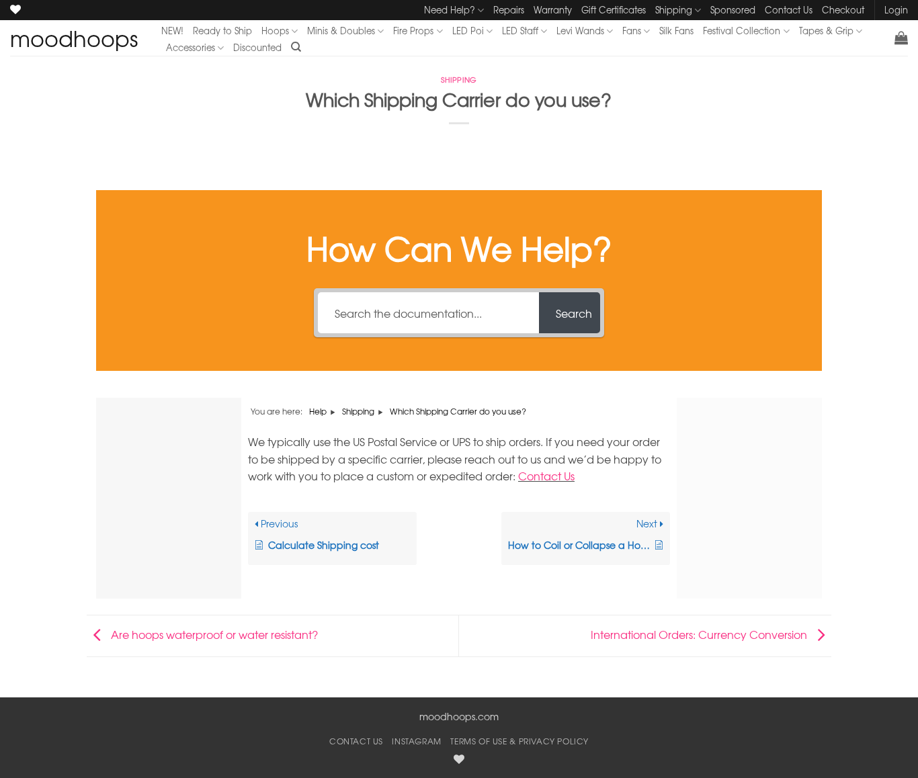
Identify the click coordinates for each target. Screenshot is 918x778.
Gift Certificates (613, 9)
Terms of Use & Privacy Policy (519, 741)
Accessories (190, 47)
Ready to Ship (222, 30)
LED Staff (520, 30)
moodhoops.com (459, 716)
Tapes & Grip (826, 30)
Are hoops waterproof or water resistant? (213, 634)
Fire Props (413, 30)
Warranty (553, 9)
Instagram (417, 741)
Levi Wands (580, 30)
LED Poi (468, 30)
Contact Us (788, 9)
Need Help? (449, 9)
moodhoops (74, 38)
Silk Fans (676, 30)
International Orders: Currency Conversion (700, 634)
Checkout (843, 9)
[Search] (296, 47)
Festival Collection (741, 30)
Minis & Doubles (341, 30)
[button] (901, 38)
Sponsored (732, 9)
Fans (631, 30)
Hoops (275, 30)
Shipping (673, 9)
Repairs (508, 9)
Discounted (257, 47)
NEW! (172, 30)
